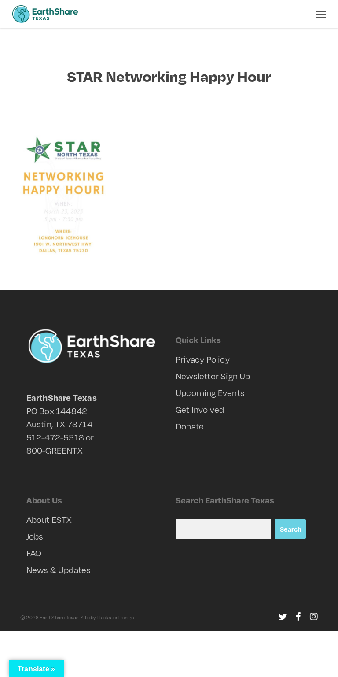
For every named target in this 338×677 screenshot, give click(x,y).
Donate (190, 426)
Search (290, 529)
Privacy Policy (203, 359)
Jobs (35, 536)
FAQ (34, 553)
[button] (321, 14)
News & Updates (58, 570)
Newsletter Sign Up (213, 376)
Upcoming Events (210, 393)
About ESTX (49, 519)
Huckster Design (115, 617)
